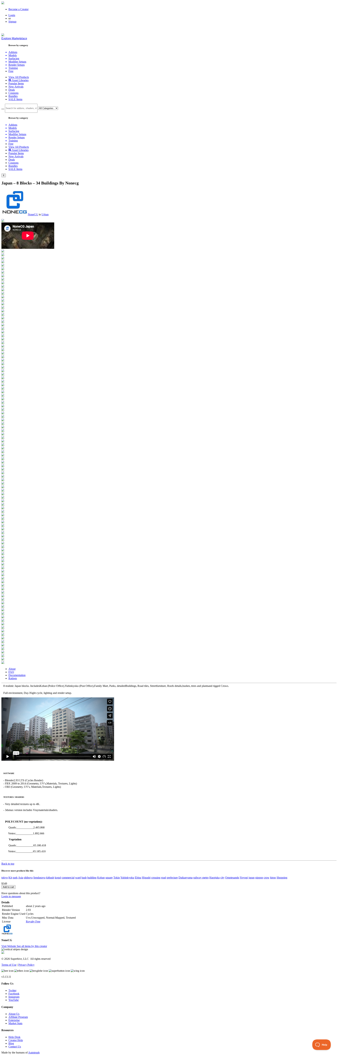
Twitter (12, 990)
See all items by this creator (32, 946)
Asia (20, 877)
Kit (10, 877)
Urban (45, 214)
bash (84, 877)
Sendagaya (39, 877)
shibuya (28, 877)
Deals (11, 89)
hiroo (273, 877)
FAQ (11, 671)
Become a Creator (18, 9)
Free (10, 71)
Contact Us (14, 1046)
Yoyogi (244, 877)
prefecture (172, 877)
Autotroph (34, 1052)
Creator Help (15, 1040)
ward (78, 877)
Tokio (116, 877)
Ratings (12, 678)
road (163, 877)
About (11, 668)
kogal (58, 877)
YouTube (13, 999)
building (91, 877)
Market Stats (15, 1023)
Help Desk (14, 1037)
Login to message (11, 896)
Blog (11, 1043)
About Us (13, 1013)
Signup (12, 21)
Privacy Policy (26, 964)
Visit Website (9, 946)
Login (11, 15)
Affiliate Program (18, 1017)
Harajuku (214, 877)
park (15, 877)
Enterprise (14, 1020)
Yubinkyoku (127, 877)
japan (252, 877)
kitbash (50, 877)
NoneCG (33, 214)
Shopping (282, 877)
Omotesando (232, 877)
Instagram (13, 996)
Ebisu (138, 877)
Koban (101, 877)
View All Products (18, 77)
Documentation (17, 675)
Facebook (13, 993)
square (109, 877)
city (222, 877)
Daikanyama (186, 877)
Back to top (7, 863)
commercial (68, 877)
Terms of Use (8, 964)
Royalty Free (33, 921)
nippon (259, 877)
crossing (155, 877)
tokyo (4, 877)
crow (266, 877)
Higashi (146, 877)
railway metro (201, 877)
